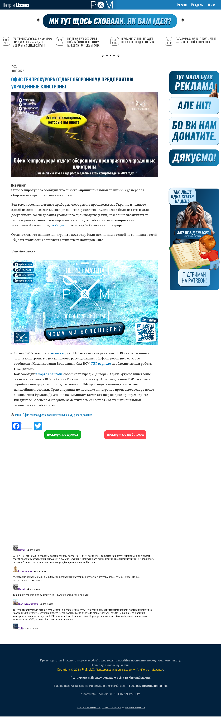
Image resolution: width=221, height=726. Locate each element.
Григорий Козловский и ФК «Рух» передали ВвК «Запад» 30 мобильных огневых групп (33, 42)
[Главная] (102, 4)
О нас (211, 4)
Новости (181, 4)
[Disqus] (84, 491)
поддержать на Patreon (125, 434)
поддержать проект (62, 434)
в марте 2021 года (49, 374)
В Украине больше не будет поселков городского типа (137, 40)
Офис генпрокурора (34, 414)
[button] (103, 55)
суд (70, 414)
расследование (83, 414)
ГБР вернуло (101, 363)
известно (58, 353)
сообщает (58, 225)
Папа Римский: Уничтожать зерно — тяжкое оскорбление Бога (196, 40)
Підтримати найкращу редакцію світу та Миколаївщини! (110, 677)
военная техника (57, 414)
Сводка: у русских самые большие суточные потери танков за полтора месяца (83, 42)
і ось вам (148, 685)
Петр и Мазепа (16, 4)
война (18, 414)
